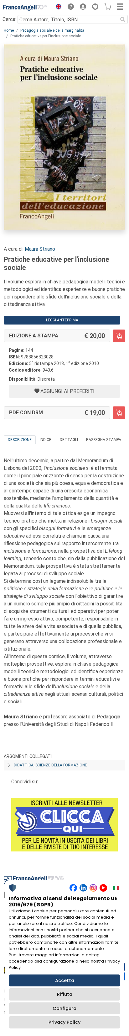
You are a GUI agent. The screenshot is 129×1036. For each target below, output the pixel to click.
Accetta (64, 980)
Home (9, 30)
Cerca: (9, 19)
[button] (56, 7)
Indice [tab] (45, 439)
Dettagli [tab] (69, 439)
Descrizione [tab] (20, 439)
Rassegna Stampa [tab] (103, 439)
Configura (64, 1008)
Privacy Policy (64, 1022)
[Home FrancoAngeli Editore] (25, 7)
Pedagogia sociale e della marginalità (52, 30)
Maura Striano (40, 249)
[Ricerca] (123, 19)
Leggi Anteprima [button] (62, 320)
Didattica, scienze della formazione (50, 765)
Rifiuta (64, 994)
